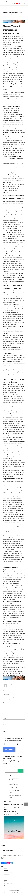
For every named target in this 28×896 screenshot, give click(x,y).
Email (5, 725)
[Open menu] (23, 7)
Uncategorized (18, 15)
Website (5, 731)
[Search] (20, 771)
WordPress (21, 892)
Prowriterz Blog (8, 850)
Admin (4, 15)
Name (5, 718)
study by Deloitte (18, 339)
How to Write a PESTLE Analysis (14, 791)
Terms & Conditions (8, 872)
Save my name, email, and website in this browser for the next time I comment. (14, 739)
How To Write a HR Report (14, 787)
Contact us (6, 874)
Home (5, 868)
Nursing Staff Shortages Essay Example (15, 796)
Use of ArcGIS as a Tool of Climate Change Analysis (14, 779)
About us (6, 870)
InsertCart (12, 892)
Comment (5, 702)
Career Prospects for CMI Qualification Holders (14, 783)
